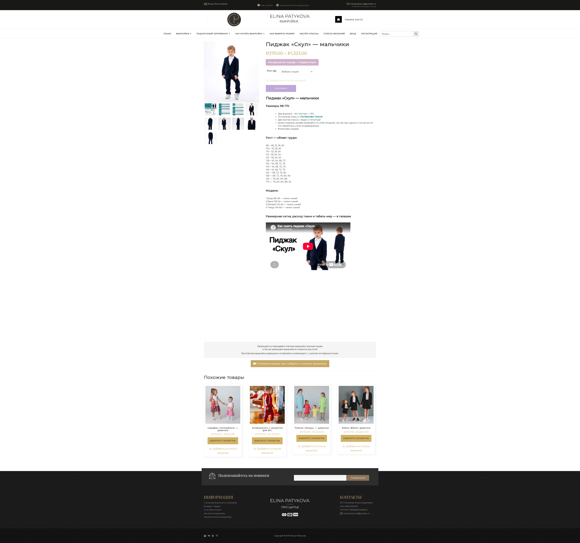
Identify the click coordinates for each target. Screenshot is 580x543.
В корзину (281, 88)
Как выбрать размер (282, 33)
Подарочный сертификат (212, 33)
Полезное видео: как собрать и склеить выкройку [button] (291, 363)
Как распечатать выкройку (294, 5)
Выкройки (183, 33)
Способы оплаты (212, 510)
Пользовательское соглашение (220, 502)
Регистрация (220, 4)
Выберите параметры (223, 441)
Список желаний (334, 33)
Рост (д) (271, 70)
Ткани (167, 33)
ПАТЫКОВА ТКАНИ (311, 116)
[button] (286, 80)
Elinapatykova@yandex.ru (363, 4)
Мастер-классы (309, 33)
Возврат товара (212, 506)
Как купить (267, 5)
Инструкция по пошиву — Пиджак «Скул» (292, 62)
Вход (210, 4)
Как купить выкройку (249, 33)
